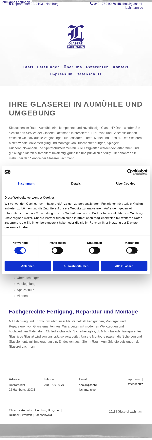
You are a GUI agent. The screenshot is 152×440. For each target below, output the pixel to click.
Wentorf (27, 415)
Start (28, 67)
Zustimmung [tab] (26, 183)
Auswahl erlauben (76, 266)
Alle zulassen (124, 266)
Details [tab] (76, 183)
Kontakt (121, 67)
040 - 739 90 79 (105, 4)
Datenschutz (89, 74)
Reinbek (14, 415)
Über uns (73, 67)
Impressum (61, 74)
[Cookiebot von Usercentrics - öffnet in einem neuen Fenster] (130, 172)
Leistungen (48, 67)
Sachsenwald (43, 415)
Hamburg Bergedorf (48, 410)
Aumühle (27, 410)
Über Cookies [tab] (125, 183)
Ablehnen (27, 266)
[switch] (57, 250)
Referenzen (97, 67)
